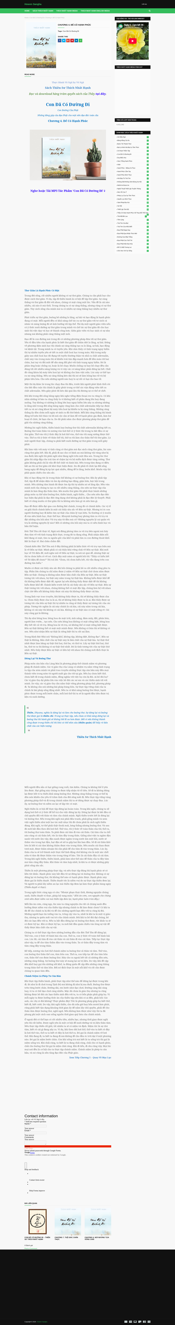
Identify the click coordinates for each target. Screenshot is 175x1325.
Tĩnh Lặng (132, 220)
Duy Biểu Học (132, 158)
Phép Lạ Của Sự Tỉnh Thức (132, 195)
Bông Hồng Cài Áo (132, 140)
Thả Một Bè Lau (131, 216)
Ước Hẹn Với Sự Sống (132, 251)
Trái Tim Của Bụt (132, 223)
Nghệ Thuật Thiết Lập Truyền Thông (132, 189)
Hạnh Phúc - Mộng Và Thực (132, 168)
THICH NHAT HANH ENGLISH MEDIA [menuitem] (95, 11)
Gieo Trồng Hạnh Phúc (132, 161)
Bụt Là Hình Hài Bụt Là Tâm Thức (132, 147)
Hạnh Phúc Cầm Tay (132, 171)
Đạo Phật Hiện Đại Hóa (132, 244)
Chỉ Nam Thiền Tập (132, 151)
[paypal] (126, 1322)
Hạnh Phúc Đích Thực (132, 175)
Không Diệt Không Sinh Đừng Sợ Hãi (132, 182)
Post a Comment (31, 1248)
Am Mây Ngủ (132, 137)
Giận (132, 164)
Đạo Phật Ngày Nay (132, 230)
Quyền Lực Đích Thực (132, 199)
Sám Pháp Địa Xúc (132, 202)
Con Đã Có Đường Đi (37, 18)
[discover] (140, 1322)
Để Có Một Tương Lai (132, 247)
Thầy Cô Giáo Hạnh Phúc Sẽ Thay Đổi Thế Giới (132, 213)
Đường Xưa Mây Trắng (132, 237)
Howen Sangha (33, 4)
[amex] (148, 1322)
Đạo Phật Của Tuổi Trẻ (132, 240)
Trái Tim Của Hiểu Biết (132, 226)
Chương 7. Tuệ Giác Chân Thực (66, 1238)
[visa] (130, 1322)
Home (26, 18)
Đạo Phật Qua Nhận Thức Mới (132, 233)
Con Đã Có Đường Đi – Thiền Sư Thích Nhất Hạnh (37, 1238)
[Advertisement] (68, 757)
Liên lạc (144, 4)
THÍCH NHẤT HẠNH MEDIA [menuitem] (67, 11)
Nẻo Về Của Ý (132, 192)
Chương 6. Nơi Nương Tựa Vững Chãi (97, 1238)
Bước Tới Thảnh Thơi (132, 144)
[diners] (144, 1322)
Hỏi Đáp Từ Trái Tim (132, 178)
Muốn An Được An (132, 185)
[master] (135, 1322)
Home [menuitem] (27, 11)
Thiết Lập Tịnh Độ (132, 209)
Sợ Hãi (132, 206)
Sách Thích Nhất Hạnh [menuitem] (43, 11)
